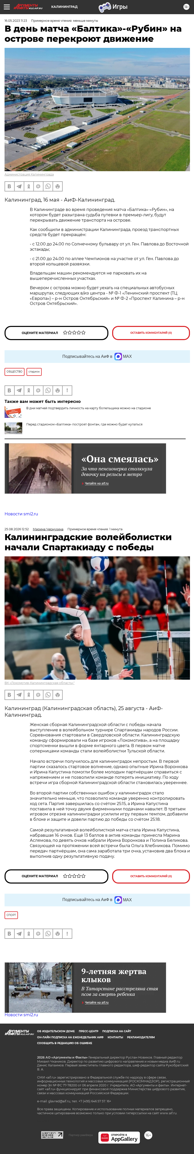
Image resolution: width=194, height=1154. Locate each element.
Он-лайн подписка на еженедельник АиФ (70, 1037)
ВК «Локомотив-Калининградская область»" (40, 683)
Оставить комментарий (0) (151, 333)
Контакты (115, 1037)
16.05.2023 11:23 (16, 21)
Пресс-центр (88, 1031)
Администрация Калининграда (29, 174)
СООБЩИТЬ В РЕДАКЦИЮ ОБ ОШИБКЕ (64, 1043)
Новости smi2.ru (21, 514)
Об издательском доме (56, 1031)
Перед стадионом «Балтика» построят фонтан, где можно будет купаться (84, 424)
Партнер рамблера (81, 1135)
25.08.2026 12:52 (17, 529)
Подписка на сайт (116, 1031)
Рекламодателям (141, 1037)
